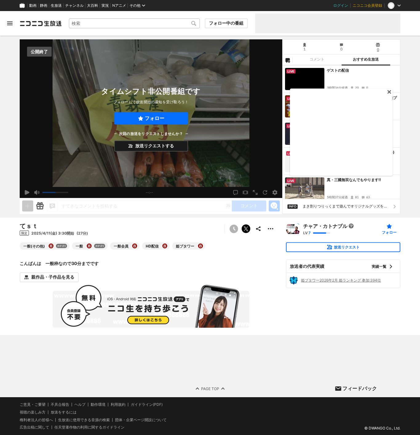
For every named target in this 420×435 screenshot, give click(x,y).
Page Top (210, 388)
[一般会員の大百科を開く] (134, 245)
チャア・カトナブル (325, 226)
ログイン (340, 5)
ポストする (246, 228)
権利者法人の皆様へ (36, 419)
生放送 (56, 5)
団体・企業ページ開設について (141, 419)
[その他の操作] (270, 228)
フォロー (154, 118)
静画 (43, 5)
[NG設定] (287, 60)
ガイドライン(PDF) (147, 404)
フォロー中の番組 (226, 23)
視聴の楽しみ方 (33, 411)
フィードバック (360, 388)
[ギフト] (40, 206)
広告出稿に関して (34, 427)
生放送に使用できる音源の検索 (84, 419)
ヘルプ (79, 404)
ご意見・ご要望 (33, 404)
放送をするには (64, 412)
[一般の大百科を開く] (89, 245)
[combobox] (134, 23)
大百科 (92, 5)
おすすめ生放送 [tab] (366, 59)
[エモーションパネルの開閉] (274, 206)
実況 (105, 5)
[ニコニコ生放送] (40, 23)
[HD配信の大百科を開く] (164, 245)
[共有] (258, 228)
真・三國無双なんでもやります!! (354, 179)
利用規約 (118, 404)
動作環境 (98, 404)
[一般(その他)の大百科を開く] (51, 245)
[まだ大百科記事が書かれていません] (351, 225)
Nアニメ (119, 5)
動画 (33, 5)
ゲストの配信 (338, 70)
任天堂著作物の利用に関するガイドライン (89, 427)
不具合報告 (60, 404)
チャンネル (74, 5)
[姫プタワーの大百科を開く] (200, 245)
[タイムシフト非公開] (233, 228)
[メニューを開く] (10, 23)
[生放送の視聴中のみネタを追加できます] (27, 206)
